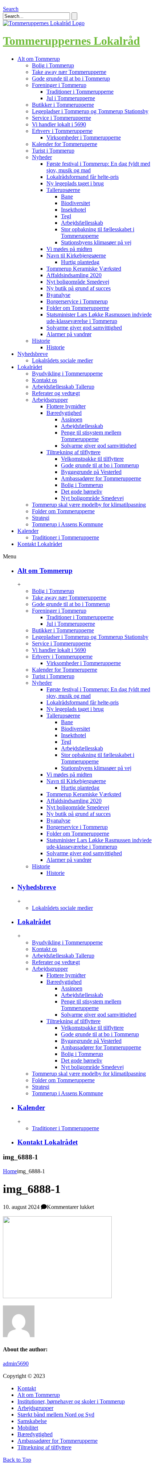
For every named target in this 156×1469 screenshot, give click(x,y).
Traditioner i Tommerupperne (80, 92)
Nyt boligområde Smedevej (77, 282)
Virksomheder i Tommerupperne (83, 137)
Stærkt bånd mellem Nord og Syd (55, 1414)
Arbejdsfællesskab (82, 223)
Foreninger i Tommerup (59, 85)
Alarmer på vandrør (68, 334)
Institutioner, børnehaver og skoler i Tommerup (71, 1401)
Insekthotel (73, 210)
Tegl (66, 216)
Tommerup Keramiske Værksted (83, 269)
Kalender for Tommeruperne (64, 144)
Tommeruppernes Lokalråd (71, 40)
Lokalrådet (34, 922)
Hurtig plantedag (80, 262)
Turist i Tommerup (53, 151)
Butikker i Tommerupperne (63, 105)
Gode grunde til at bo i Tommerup (71, 78)
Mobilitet (27, 1428)
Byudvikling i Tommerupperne (67, 373)
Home (10, 1171)
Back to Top (17, 1460)
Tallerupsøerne (63, 190)
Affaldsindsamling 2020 (74, 275)
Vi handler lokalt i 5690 (59, 124)
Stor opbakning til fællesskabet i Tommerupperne (97, 232)
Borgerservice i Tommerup (77, 301)
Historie (41, 341)
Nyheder (42, 157)
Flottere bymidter (66, 406)
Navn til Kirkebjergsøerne (76, 255)
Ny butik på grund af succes (78, 288)
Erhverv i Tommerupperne (62, 131)
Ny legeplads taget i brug (75, 183)
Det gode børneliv (81, 491)
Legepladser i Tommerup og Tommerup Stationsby (90, 111)
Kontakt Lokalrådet (47, 1142)
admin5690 (16, 1363)
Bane (67, 196)
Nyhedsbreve (36, 887)
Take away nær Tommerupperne (69, 72)
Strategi (40, 518)
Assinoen (71, 419)
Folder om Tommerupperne (77, 308)
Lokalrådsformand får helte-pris (82, 177)
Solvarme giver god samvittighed (84, 328)
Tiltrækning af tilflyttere (73, 452)
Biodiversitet (75, 203)
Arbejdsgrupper (50, 400)
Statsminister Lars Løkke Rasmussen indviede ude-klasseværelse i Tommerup (99, 317)
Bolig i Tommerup (53, 65)
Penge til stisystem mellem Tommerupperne (91, 435)
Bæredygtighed (64, 413)
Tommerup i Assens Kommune (67, 524)
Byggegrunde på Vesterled (91, 472)
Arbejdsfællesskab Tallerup (63, 387)
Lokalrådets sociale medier (62, 360)
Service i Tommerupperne (61, 118)
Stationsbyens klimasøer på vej (96, 242)
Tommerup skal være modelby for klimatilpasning (89, 505)
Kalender (31, 1107)
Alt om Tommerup (45, 570)
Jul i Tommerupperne (70, 98)
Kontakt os (44, 380)
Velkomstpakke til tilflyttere (92, 459)
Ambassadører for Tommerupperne (101, 478)
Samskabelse (32, 1421)
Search (11, 9)
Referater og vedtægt (56, 393)
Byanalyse (58, 295)
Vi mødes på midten (69, 249)
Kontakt (26, 1388)
